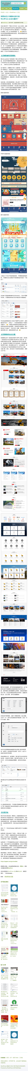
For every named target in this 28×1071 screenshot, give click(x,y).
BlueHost (10, 868)
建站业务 (19, 871)
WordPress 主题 (9, 876)
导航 (6, 8)
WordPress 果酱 (5, 1066)
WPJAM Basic (17, 1068)
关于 (11, 1057)
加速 (10, 8)
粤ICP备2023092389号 (19, 1066)
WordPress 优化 (12, 871)
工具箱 (21, 1057)
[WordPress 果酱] (6, 5)
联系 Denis (15, 1057)
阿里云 (21, 866)
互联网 (21, 8)
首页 (2, 8)
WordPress (15, 8)
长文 (7, 12)
